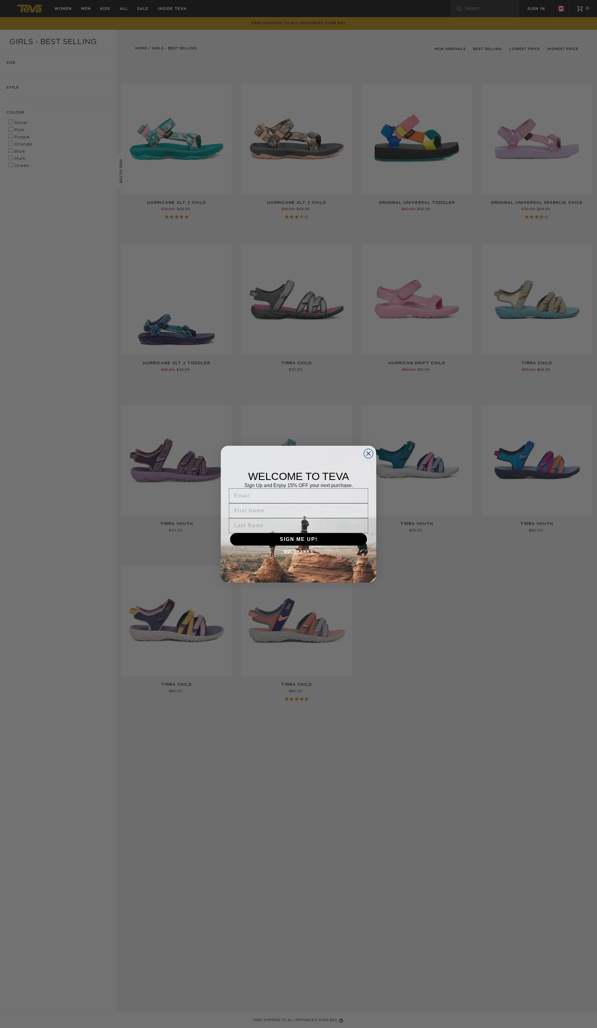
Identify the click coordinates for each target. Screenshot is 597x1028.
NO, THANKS (298, 552)
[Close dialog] (368, 453)
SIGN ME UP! (298, 539)
